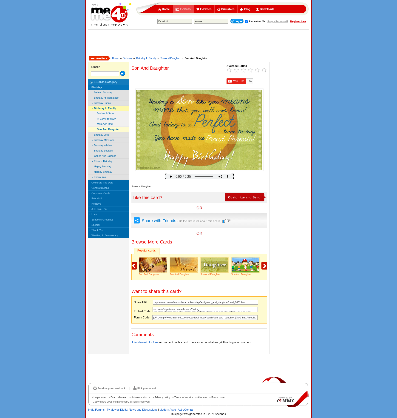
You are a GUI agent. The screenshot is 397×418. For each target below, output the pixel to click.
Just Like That (99, 209)
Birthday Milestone (104, 140)
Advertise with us (140, 397)
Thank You (100, 177)
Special (95, 224)
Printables (228, 9)
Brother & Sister (106, 113)
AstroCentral (185, 409)
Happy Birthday (102, 166)
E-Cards (185, 9)
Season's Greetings (102, 219)
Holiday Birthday (103, 171)
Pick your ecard (146, 388)
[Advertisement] (198, 42)
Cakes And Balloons (105, 156)
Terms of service (183, 397)
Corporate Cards (100, 193)
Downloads (267, 9)
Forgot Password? (277, 21)
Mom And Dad (105, 124)
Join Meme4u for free (144, 342)
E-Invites (206, 9)
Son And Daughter (170, 58)
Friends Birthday (103, 161)
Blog (247, 9)
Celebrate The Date (102, 182)
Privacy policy (162, 397)
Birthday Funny (102, 103)
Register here (298, 21)
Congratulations (100, 187)
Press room (217, 397)
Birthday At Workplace (106, 97)
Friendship (97, 198)
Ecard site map (119, 397)
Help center (100, 397)
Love (94, 214)
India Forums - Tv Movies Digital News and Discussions (122, 409)
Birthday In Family (146, 58)
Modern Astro (167, 409)
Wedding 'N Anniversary (104, 235)
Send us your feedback (111, 388)
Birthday (127, 58)
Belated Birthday (103, 92)
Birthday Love (101, 134)
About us (202, 397)
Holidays (96, 203)
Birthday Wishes (103, 145)
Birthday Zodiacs (103, 150)
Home (166, 9)
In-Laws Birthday (106, 118)
